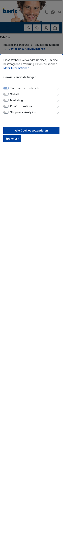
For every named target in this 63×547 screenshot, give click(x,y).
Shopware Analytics (23, 112)
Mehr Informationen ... (17, 68)
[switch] (6, 94)
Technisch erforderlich (24, 88)
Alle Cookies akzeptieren (31, 130)
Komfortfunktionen (22, 106)
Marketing (16, 100)
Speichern (12, 138)
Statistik (15, 94)
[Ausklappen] (57, 87)
